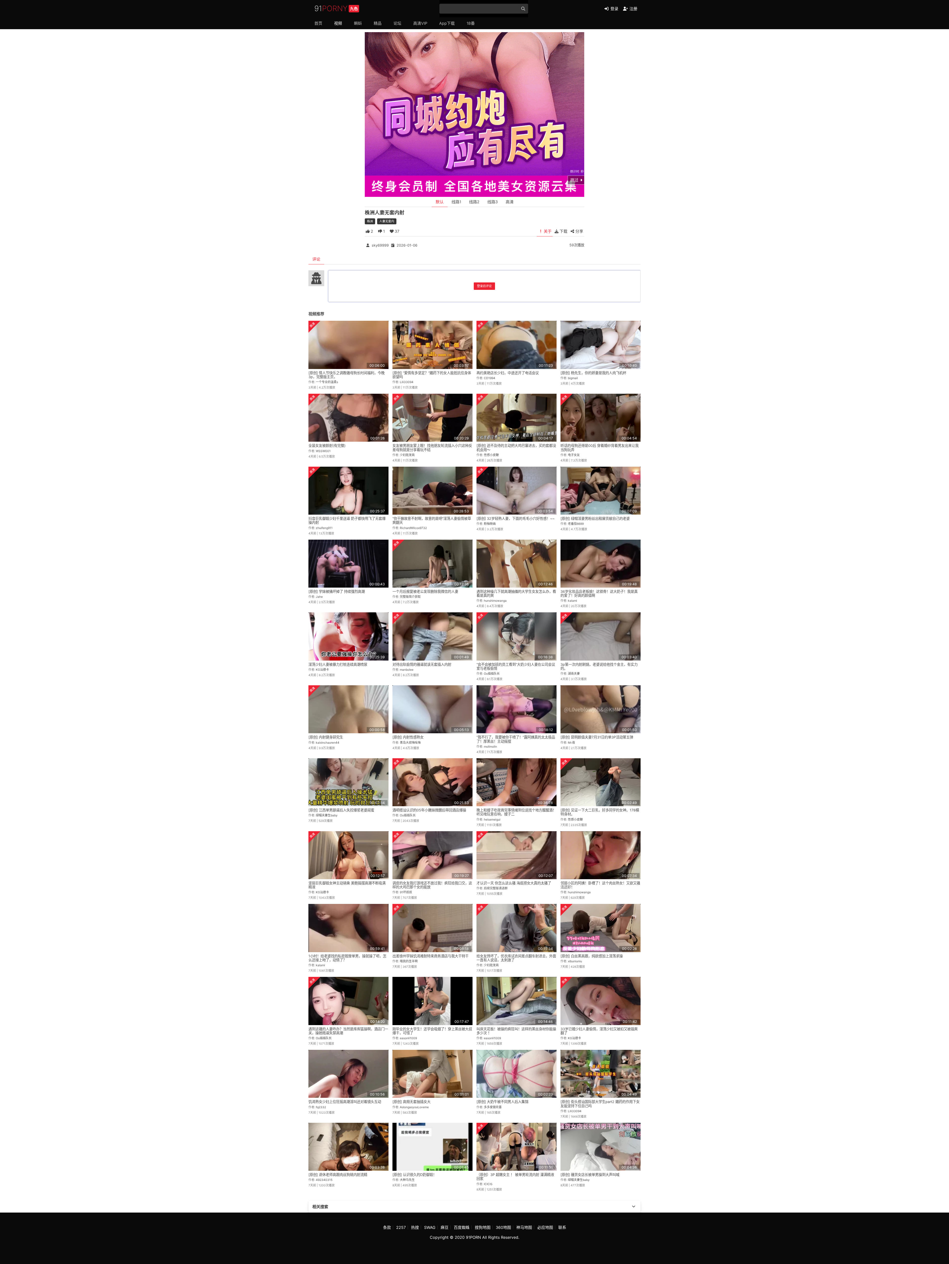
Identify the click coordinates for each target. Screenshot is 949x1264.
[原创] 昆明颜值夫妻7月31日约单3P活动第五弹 (597, 737)
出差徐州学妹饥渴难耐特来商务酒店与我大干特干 (430, 956)
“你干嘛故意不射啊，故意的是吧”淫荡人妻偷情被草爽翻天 (431, 520)
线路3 (492, 201)
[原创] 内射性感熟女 (408, 737)
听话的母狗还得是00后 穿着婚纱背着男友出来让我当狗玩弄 (600, 447)
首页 (318, 23)
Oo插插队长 (492, 673)
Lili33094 (406, 382)
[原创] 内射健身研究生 (325, 737)
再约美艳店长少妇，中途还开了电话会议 (507, 373)
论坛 (397, 23)
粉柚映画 (490, 524)
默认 (440, 201)
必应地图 (545, 1227)
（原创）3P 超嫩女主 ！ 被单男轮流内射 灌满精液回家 (515, 1176)
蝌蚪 (358, 23)
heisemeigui (492, 819)
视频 (338, 23)
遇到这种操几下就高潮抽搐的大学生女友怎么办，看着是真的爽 (516, 593)
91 (336, 8)
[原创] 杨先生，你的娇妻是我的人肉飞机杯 (593, 373)
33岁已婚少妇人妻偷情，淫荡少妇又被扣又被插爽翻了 (599, 1031)
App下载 (447, 23)
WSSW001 (323, 451)
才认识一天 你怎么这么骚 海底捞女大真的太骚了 (513, 883)
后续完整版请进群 (496, 888)
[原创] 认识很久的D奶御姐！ (414, 1174)
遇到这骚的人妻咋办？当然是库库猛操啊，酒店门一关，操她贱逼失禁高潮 (348, 1031)
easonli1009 (408, 1038)
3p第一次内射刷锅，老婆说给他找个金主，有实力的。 (599, 666)
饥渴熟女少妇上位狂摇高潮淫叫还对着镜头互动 (344, 1102)
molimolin (490, 746)
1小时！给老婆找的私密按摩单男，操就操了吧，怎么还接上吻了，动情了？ (347, 958)
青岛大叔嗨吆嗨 (410, 742)
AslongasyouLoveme (414, 1107)
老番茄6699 (576, 524)
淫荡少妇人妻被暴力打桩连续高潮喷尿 (337, 664)
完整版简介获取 (410, 596)
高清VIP (420, 23)
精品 (378, 23)
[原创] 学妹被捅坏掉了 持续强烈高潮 (336, 591)
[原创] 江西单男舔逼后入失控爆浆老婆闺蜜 (341, 810)
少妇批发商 (407, 455)
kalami (572, 600)
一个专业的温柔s (327, 382)
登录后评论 (484, 286)
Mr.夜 (571, 742)
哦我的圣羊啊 (409, 961)
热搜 (415, 1227)
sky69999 (380, 245)
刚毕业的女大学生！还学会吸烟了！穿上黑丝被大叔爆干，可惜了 (432, 1031)
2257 (401, 1227)
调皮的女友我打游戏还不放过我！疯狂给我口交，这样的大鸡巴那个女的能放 (432, 885)
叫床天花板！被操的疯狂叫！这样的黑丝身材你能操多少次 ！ (516, 1031)
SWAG (429, 1227)
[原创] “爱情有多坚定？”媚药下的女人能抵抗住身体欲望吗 (431, 375)
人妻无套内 (386, 221)
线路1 (456, 201)
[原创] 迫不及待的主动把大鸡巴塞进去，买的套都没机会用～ (516, 447)
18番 (471, 23)
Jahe (319, 596)
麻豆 (445, 1227)
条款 (387, 1227)
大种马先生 (407, 1180)
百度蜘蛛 (462, 1227)
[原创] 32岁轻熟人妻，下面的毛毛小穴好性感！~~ (515, 518)
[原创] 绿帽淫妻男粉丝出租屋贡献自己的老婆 (595, 518)
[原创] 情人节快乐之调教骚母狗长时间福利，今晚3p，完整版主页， (346, 375)
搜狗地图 (483, 1227)
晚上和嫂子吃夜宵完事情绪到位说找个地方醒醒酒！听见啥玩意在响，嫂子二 (516, 812)
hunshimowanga (495, 600)
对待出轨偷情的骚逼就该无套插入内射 (421, 664)
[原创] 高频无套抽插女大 (411, 1102)
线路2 (474, 201)
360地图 (503, 1227)
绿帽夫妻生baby (327, 815)
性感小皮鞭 (491, 455)
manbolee (406, 669)
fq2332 (321, 1107)
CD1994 (489, 378)
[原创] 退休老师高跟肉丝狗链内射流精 (337, 1174)
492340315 (324, 1180)
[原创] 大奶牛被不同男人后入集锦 (502, 1102)
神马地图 (524, 1227)
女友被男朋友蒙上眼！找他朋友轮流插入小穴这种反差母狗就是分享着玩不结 (432, 447)
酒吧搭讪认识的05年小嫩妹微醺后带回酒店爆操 (429, 810)
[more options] (634, 1207)
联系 (562, 1227)
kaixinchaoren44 (327, 742)
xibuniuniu (575, 961)
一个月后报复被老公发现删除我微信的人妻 (425, 591)
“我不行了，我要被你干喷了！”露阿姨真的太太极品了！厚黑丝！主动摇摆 (515, 739)
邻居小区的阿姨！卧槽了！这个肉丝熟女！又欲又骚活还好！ (600, 885)
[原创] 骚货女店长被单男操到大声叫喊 (590, 1174)
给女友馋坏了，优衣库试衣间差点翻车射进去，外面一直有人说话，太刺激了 (516, 958)
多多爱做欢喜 (493, 1107)
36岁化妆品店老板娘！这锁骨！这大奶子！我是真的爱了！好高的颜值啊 (599, 593)
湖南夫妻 (574, 673)
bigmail (573, 378)
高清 (510, 201)
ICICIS (488, 1184)
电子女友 (574, 455)
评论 (316, 259)
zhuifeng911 (324, 528)
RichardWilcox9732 (413, 528)
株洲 (370, 221)
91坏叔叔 (406, 892)
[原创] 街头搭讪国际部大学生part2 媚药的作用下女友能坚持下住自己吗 (600, 1104)
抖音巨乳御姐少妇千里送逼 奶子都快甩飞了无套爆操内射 (347, 520)
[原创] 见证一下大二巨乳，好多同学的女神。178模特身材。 (600, 812)
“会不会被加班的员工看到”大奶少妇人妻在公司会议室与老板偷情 (515, 666)
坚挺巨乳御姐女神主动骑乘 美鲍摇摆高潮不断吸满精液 (347, 885)
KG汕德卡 (322, 669)
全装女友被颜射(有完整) (326, 445)
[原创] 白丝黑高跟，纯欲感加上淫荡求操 (592, 956)
